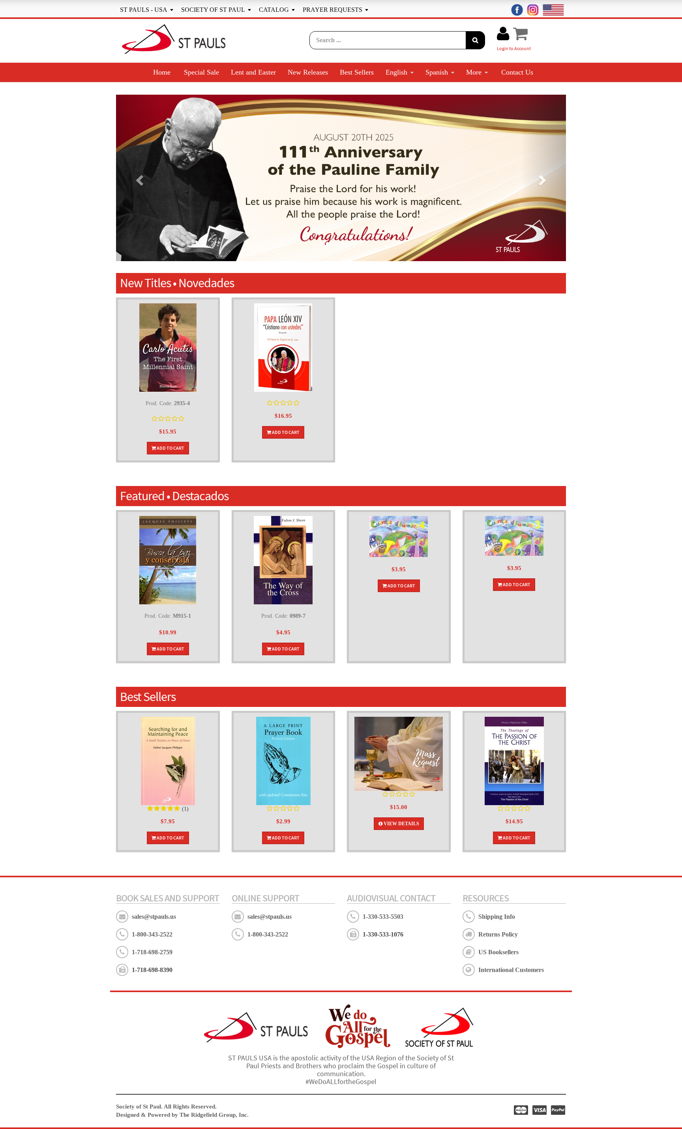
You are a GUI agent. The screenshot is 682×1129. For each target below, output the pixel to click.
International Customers (511, 969)
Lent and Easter (253, 72)
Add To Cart (170, 448)
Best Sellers (357, 72)
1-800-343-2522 (152, 934)
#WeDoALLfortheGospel (341, 1081)
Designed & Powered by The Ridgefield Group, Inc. (182, 1115)
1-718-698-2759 (152, 952)
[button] (138, 178)
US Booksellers (498, 952)
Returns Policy (498, 934)
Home (161, 72)
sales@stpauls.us (154, 916)
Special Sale (201, 72)
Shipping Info (496, 916)
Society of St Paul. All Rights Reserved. (166, 1106)
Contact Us (517, 72)
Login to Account (514, 48)
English (396, 72)
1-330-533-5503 (383, 916)
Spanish (436, 72)
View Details (400, 823)
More (474, 72)
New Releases (308, 72)
